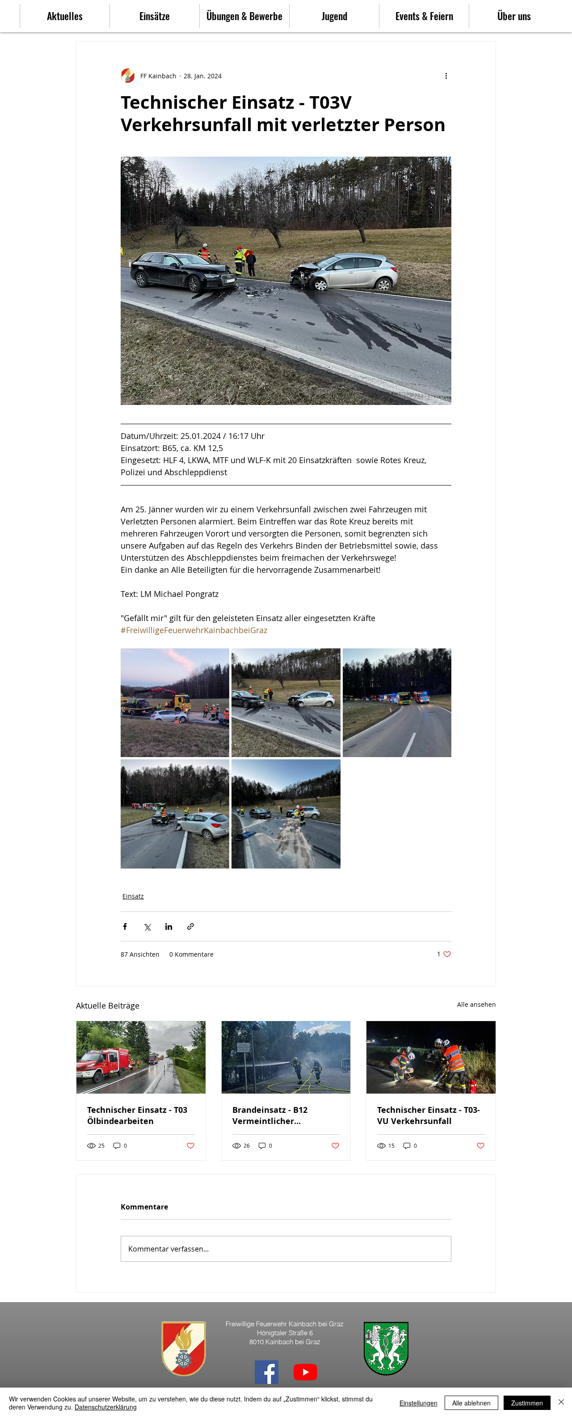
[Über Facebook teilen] (125, 926)
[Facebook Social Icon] (266, 1372)
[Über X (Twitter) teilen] (147, 926)
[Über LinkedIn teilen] (168, 926)
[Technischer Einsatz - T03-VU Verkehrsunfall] (431, 1057)
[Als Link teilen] (190, 926)
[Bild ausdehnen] (175, 702)
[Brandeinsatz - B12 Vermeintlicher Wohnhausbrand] (286, 1057)
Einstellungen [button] (418, 1402)
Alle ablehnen (471, 1402)
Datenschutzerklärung (106, 1406)
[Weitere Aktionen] (446, 75)
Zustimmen (527, 1402)
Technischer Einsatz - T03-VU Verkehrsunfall (428, 1115)
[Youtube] (305, 1372)
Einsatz (133, 896)
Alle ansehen (476, 1004)
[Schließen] (561, 1403)
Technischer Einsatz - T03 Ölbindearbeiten (137, 1115)
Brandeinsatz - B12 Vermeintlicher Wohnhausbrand (269, 1115)
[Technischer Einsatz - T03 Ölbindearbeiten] (141, 1057)
